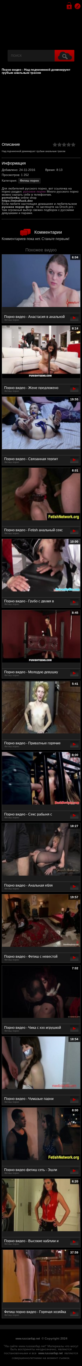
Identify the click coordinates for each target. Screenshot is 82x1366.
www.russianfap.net (28, 1338)
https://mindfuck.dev (17, 200)
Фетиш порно (29, 180)
